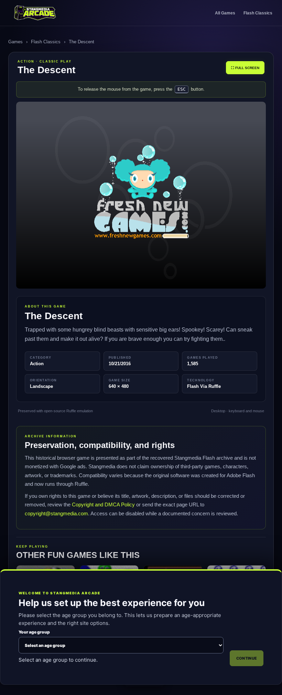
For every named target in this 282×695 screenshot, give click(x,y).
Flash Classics (257, 13)
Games (15, 41)
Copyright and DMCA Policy (103, 504)
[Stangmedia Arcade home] (42, 13)
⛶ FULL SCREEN (245, 68)
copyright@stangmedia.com (56, 513)
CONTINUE (246, 658)
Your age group (34, 632)
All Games (225, 13)
